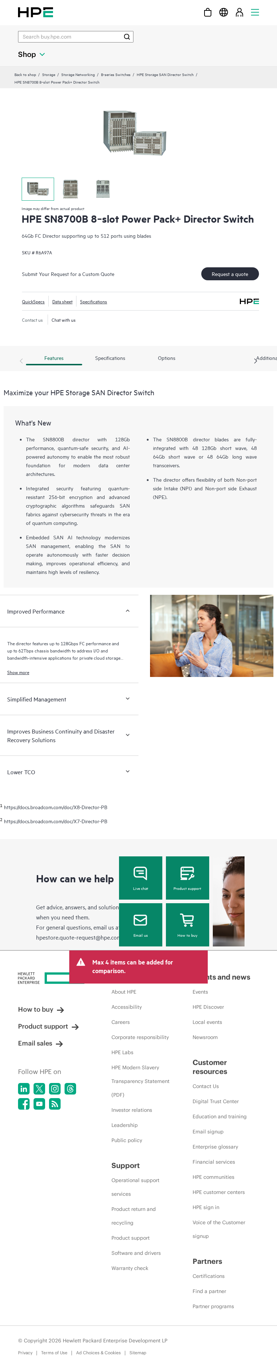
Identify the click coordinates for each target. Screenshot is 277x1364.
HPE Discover (208, 1007)
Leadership (124, 1125)
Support (125, 1165)
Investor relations (131, 1110)
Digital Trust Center (216, 1101)
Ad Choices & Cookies (98, 1352)
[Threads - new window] (70, 1089)
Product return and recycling (133, 1216)
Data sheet (62, 301)
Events (200, 992)
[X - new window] (39, 1089)
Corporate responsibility (140, 1037)
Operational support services (135, 1187)
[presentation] (255, 361)
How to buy (187, 935)
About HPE (123, 992)
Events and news (221, 976)
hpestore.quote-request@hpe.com (79, 937)
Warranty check (129, 1268)
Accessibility (126, 1007)
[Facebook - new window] (24, 1104)
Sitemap (137, 1352)
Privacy (25, 1352)
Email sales (35, 1043)
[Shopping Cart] (207, 12)
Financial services (214, 1162)
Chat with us (64, 319)
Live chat (140, 888)
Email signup (208, 1131)
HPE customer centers (219, 1192)
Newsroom (205, 1037)
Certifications (209, 1276)
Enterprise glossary (215, 1147)
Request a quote (230, 273)
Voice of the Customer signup (219, 1229)
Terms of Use (54, 1352)
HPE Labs (122, 1052)
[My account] (239, 12)
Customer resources (210, 1067)
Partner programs (213, 1306)
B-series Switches (116, 74)
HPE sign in (206, 1207)
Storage (48, 74)
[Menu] (255, 12)
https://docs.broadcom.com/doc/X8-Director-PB (55, 806)
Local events (207, 1022)
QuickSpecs (33, 301)
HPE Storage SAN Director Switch (165, 74)
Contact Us (206, 1086)
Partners (207, 1261)
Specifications (93, 301)
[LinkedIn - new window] (24, 1089)
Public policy (126, 1140)
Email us (140, 935)
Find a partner (209, 1291)
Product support (187, 888)
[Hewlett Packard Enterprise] (35, 12)
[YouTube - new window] (39, 1104)
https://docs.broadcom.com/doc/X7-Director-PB (55, 821)
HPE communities (213, 1177)
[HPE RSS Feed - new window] (55, 1104)
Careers (120, 1022)
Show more (18, 672)
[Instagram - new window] (55, 1089)
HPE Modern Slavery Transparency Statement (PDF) (140, 1081)
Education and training (220, 1116)
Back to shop (25, 74)
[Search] (126, 37)
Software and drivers (136, 1253)
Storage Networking (78, 74)
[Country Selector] (223, 12)
